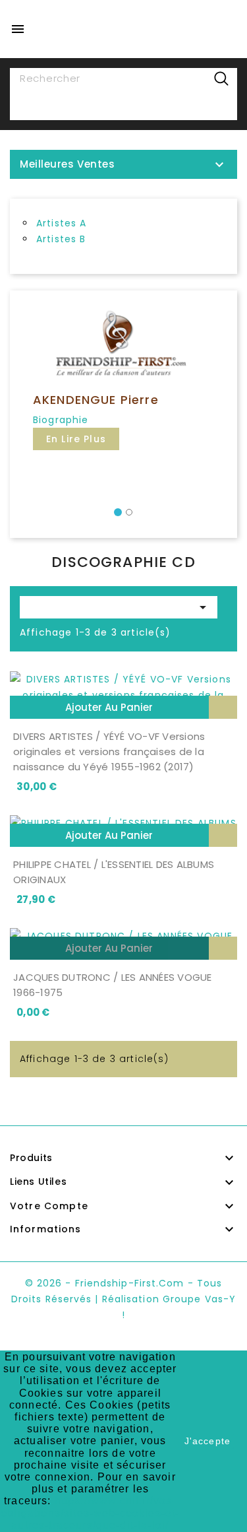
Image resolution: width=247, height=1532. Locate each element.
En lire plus (76, 439)
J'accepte (207, 1441)
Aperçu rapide (223, 707)
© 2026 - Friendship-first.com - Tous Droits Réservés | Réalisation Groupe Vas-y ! (123, 1299)
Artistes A (61, 223)
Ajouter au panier (109, 707)
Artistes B (61, 239)
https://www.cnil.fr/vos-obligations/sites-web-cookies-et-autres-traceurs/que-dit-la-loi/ (90, 1512)
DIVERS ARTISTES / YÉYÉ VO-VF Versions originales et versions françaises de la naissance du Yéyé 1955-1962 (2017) (109, 751)
